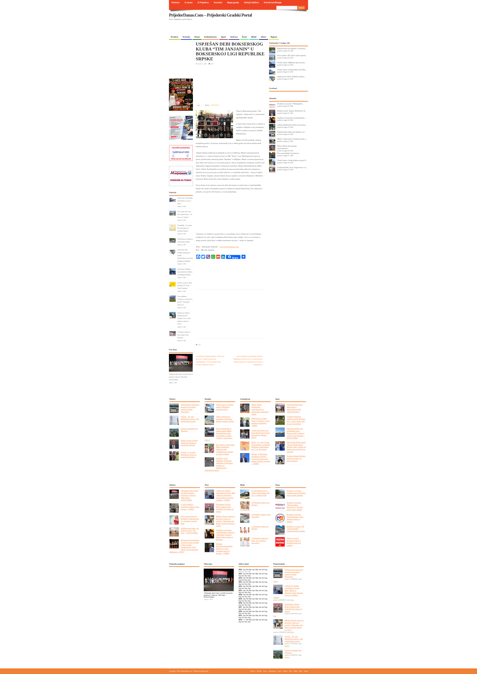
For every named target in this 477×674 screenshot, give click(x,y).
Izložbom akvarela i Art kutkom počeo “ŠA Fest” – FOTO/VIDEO (190, 530)
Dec (249, 576)
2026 (240, 570)
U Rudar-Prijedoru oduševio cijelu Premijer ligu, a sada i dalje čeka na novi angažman (296, 420)
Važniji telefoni (251, 2)
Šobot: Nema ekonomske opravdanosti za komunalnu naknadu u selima (260, 409)
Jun (260, 570)
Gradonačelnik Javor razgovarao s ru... (292, 167)
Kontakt (218, 2)
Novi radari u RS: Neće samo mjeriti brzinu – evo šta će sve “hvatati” (184, 214)
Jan (244, 570)
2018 (240, 603)
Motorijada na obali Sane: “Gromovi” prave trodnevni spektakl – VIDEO (260, 422)
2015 (240, 615)
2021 (240, 590)
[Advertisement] (260, 28)
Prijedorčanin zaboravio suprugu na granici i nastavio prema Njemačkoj (190, 408)
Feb (247, 570)
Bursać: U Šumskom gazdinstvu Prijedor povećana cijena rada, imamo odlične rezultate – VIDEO (260, 459)
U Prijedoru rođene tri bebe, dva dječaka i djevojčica (259, 540)
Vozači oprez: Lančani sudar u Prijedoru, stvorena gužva (224, 407)
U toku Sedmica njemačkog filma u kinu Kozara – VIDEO (190, 506)
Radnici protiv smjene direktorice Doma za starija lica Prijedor (189, 442)
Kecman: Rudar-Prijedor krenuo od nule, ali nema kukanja (296, 458)
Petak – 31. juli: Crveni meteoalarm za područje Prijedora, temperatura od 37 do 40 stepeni (260, 445)
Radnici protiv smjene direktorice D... (291, 111)
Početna (175, 2)
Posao (197, 37)
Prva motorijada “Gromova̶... (288, 153)
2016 (240, 611)
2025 (240, 574)
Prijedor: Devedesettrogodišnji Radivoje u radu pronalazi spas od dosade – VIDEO (224, 548)
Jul (263, 570)
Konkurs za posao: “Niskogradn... (290, 104)
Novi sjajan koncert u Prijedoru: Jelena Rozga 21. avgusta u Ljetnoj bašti (190, 519)
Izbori (263, 37)
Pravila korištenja (272, 2)
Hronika (186, 37)
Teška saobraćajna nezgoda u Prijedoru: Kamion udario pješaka (225, 419)
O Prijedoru (203, 2)
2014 (240, 620)
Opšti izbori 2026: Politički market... (291, 76)
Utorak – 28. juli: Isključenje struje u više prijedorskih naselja (190, 419)
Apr (253, 570)
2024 (240, 578)
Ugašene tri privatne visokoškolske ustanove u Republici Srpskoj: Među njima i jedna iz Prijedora (225, 535)
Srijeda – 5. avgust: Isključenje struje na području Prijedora (188, 454)
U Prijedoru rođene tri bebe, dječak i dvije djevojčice (183, 335)
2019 (240, 599)
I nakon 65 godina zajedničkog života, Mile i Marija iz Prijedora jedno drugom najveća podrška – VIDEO (225, 495)
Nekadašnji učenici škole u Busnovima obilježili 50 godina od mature (225, 508)
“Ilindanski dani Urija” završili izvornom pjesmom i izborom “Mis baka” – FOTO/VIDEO (181, 377)
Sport (223, 37)
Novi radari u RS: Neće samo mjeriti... (292, 55)
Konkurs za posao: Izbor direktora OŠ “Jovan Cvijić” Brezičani (184, 285)
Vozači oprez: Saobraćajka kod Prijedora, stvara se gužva (185, 200)
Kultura (234, 37)
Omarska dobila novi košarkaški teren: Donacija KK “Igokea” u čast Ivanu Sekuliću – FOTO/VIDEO (296, 433)
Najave (274, 37)
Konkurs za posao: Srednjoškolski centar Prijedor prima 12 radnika (295, 518)
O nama (189, 2)
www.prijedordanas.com (229, 247)
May (256, 570)
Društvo (174, 37)
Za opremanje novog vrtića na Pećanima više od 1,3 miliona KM (260, 493)
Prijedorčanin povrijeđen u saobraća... (292, 48)
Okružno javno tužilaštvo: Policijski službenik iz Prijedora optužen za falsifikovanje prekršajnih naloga (219, 464)
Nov (246, 576)
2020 (240, 595)
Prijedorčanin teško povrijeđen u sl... (291, 132)
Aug (265, 570)
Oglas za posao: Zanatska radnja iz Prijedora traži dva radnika (294, 541)
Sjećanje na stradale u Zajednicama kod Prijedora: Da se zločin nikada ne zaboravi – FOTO (184, 318)
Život (244, 37)
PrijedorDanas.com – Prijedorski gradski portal (210, 15)
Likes (198, 105)
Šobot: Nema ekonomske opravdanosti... (287, 147)
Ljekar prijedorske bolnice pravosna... (292, 125)
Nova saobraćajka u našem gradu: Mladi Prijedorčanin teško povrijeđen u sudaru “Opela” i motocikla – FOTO (219, 434)
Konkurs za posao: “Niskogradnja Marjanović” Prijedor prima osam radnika (295, 506)
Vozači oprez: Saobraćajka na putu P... (292, 160)
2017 (240, 607)
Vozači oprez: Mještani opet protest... (291, 62)
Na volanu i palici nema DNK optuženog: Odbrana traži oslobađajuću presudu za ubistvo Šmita (225, 449)
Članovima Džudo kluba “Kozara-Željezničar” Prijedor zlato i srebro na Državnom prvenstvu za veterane (296, 447)
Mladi (254, 37)
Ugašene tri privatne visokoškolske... (291, 118)
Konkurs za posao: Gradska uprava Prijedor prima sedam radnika (296, 493)
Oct (243, 576)
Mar (250, 570)
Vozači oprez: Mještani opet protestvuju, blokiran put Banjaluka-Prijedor (184, 272)
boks (199, 345)
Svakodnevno (210, 37)
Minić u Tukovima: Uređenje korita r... (292, 139)
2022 (240, 586)
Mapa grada (233, 2)
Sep (239, 576)
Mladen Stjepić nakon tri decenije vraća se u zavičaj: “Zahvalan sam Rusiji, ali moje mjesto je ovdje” (225, 521)
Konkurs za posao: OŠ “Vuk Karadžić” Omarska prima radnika (296, 528)
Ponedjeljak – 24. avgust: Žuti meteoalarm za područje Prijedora (184, 228)
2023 (240, 582)
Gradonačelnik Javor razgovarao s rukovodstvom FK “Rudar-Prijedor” (295, 408)
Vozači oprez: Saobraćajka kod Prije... (292, 70)
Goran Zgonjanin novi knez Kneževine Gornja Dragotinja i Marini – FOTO (260, 434)
